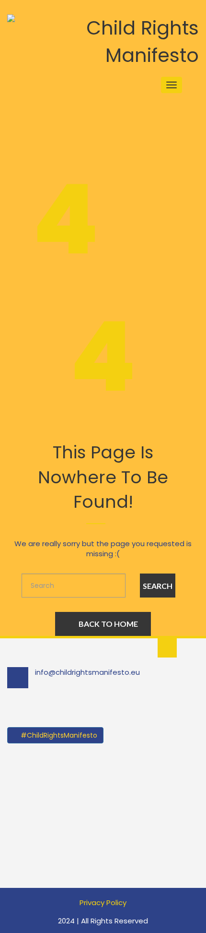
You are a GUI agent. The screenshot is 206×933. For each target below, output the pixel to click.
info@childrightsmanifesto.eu (87, 672)
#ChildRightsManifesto (58, 735)
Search (157, 585)
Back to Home (108, 623)
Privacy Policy (103, 902)
